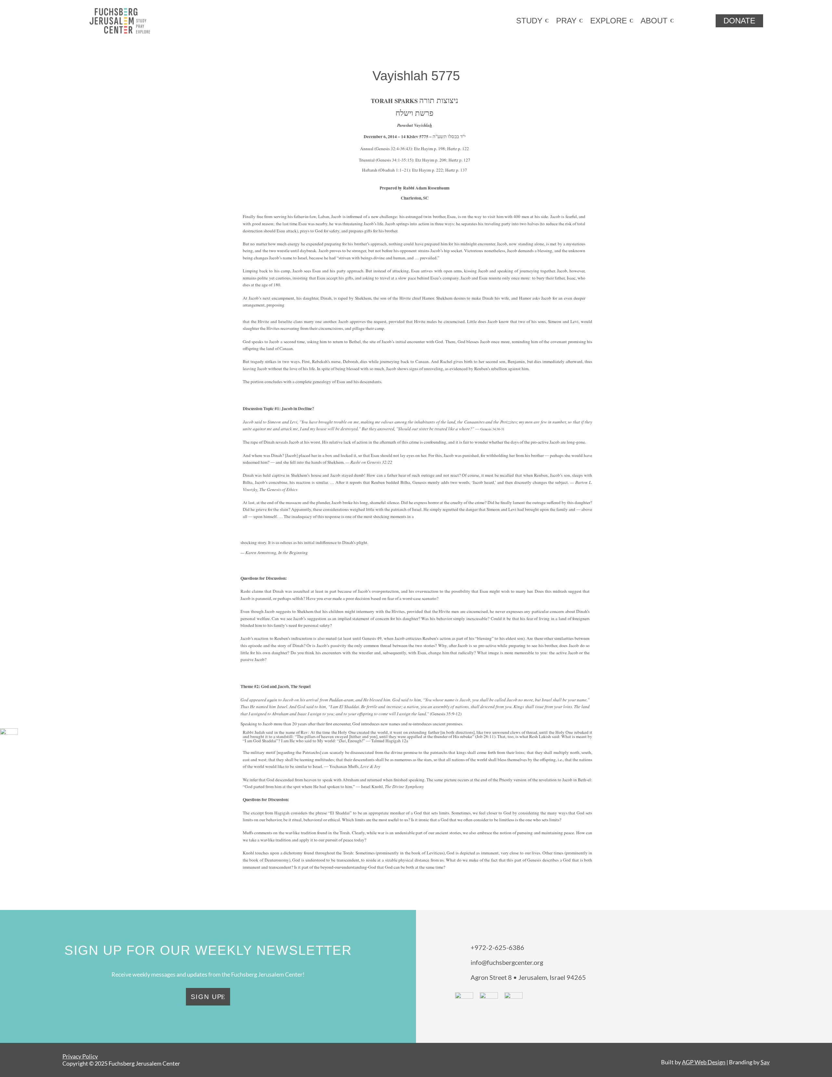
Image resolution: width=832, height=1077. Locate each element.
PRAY (566, 20)
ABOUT (654, 20)
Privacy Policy (80, 1056)
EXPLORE (608, 20)
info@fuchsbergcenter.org (507, 962)
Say (765, 1062)
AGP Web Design (703, 1062)
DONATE (739, 20)
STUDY (529, 20)
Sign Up (206, 996)
